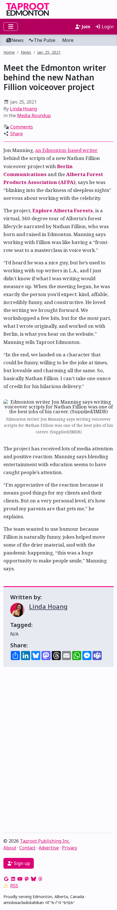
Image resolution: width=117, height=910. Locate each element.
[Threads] (40, 879)
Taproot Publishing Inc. (45, 841)
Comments (21, 127)
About (9, 848)
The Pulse (44, 40)
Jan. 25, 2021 (49, 52)
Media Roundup (34, 115)
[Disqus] (58, 751)
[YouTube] (20, 879)
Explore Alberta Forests (62, 210)
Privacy (69, 848)
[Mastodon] (27, 879)
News (17, 40)
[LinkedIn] (13, 879)
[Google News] (6, 879)
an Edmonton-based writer (66, 150)
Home (9, 52)
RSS (14, 886)
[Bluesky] (33, 879)
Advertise (49, 848)
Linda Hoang (23, 109)
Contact (27, 848)
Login (107, 26)
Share (16, 133)
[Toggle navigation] (10, 26)
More (68, 40)
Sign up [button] (21, 863)
